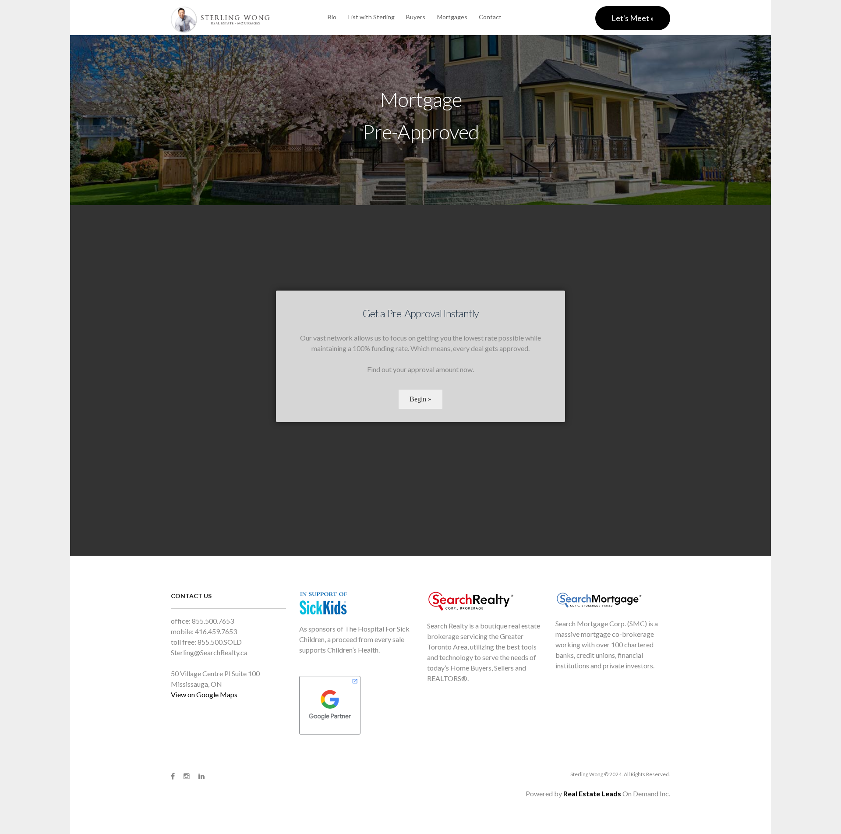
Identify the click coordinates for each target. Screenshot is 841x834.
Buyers (415, 17)
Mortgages (452, 17)
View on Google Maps (204, 694)
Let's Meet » (632, 18)
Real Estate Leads (592, 793)
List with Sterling (371, 17)
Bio (332, 17)
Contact (490, 17)
